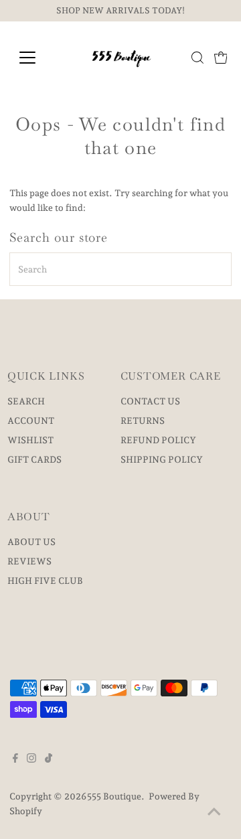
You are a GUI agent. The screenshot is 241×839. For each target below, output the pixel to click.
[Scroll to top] (214, 812)
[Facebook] (15, 759)
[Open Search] (197, 58)
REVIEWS (29, 561)
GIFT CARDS (34, 459)
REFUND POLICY (158, 440)
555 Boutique (114, 796)
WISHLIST (30, 440)
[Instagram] (31, 759)
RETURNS (142, 420)
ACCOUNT (30, 420)
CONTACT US (150, 401)
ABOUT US (31, 541)
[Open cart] (221, 58)
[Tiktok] (49, 759)
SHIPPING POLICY (161, 459)
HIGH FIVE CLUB (45, 580)
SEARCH (26, 401)
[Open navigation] (36, 57)
